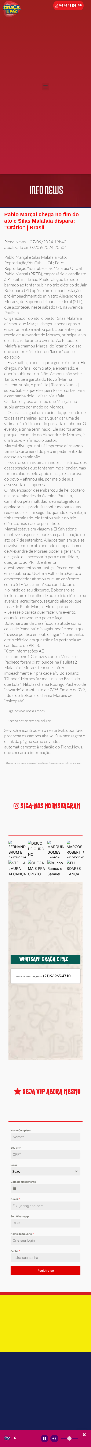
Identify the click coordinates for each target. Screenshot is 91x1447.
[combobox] (45, 1171)
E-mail (16, 1199)
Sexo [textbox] (16, 1171)
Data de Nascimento (23, 1181)
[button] (45, 86)
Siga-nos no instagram (49, 806)
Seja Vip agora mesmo (50, 1092)
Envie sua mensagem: (41, 976)
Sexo (14, 1165)
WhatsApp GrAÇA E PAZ (43, 959)
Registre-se (45, 1270)
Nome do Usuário (22, 1233)
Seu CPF (16, 1147)
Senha (15, 1251)
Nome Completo (20, 1130)
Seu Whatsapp (20, 1216)
